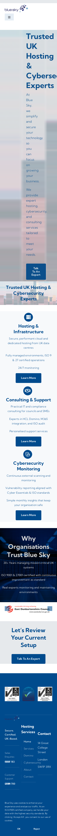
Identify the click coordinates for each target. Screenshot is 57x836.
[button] (7, 608)
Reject (37, 829)
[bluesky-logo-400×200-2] (16, 4)
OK (18, 829)
